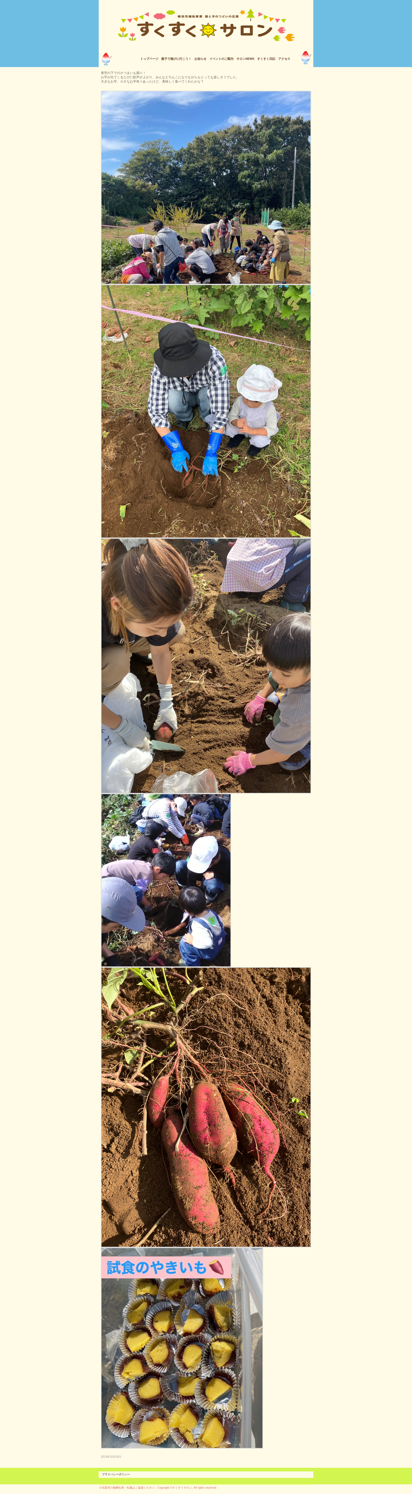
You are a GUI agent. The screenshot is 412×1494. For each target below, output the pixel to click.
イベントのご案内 (221, 58)
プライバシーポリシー (116, 1474)
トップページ (149, 58)
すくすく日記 (266, 58)
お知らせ (200, 58)
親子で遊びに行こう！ (176, 58)
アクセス (284, 58)
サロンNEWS (245, 58)
